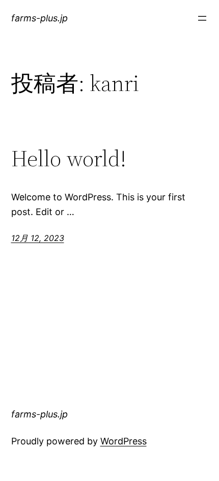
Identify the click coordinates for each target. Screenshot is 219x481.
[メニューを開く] (202, 18)
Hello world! (68, 159)
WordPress (123, 441)
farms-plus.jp (39, 18)
